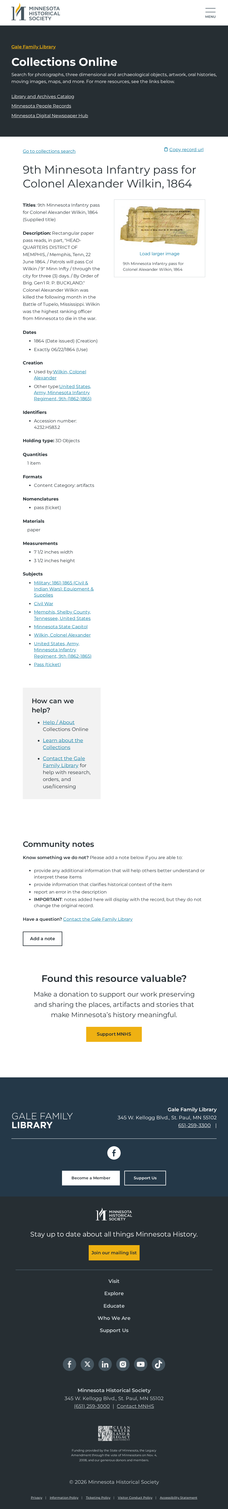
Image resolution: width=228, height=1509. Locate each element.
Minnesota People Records (41, 106)
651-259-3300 (194, 1125)
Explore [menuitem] (114, 1293)
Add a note (42, 938)
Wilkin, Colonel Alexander (62, 635)
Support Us (145, 1177)
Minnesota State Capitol (61, 626)
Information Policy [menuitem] (64, 1498)
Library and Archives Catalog (42, 96)
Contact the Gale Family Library (98, 919)
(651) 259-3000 (92, 1406)
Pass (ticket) (47, 664)
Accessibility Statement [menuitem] (178, 1498)
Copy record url (186, 149)
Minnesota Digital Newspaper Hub (49, 115)
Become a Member (90, 1177)
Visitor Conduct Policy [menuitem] (135, 1498)
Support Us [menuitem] (114, 1330)
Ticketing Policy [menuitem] (98, 1498)
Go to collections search (49, 151)
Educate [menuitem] (114, 1306)
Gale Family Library (33, 46)
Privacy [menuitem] (36, 1498)
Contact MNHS (135, 1406)
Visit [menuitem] (114, 1281)
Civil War (43, 603)
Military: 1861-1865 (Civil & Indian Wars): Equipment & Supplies (64, 589)
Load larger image (160, 253)
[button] (210, 13)
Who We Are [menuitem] (114, 1318)
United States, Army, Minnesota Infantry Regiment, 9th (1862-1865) (62, 393)
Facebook (114, 1153)
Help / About (59, 722)
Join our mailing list (114, 1252)
